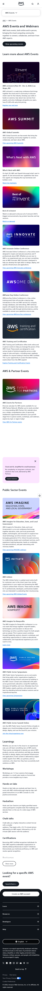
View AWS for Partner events (12, 422)
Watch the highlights (10, 183)
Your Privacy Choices (9, 978)
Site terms (12, 975)
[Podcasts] (24, 963)
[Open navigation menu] (3, 4)
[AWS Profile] (38, 4)
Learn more (6, 645)
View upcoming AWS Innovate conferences (17, 268)
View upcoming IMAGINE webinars (14, 550)
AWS (4, 20)
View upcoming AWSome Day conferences (17, 314)
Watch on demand (9, 221)
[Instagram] (14, 963)
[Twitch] (17, 963)
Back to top (19, 969)
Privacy (5, 975)
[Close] (35, 461)
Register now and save (10, 105)
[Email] (27, 963)
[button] (11, 13)
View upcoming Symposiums (12, 695)
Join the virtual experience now (13, 733)
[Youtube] (21, 963)
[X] (3, 963)
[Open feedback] (40, 496)
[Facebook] (7, 963)
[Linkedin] (10, 963)
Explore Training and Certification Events (16, 363)
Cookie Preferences (9, 981)
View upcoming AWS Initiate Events (15, 594)
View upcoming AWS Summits (13, 143)
